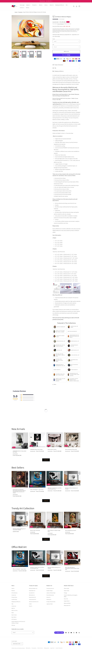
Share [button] (55, 384)
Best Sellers (14, 617)
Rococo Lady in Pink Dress (35, 530)
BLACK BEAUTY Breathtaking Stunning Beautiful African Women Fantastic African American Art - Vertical (19, 491)
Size (53, 44)
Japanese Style (50, 603)
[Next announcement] (80, 1)
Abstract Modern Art (33, 588)
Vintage (65, 592)
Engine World (66, 601)
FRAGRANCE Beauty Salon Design (36, 449)
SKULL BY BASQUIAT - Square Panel (36, 489)
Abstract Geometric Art (33, 601)
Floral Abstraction (50, 595)
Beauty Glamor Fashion (52, 449)
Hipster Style (66, 590)
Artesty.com (16, 648)
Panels (54, 38)
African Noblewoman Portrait (70, 530)
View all (46, 459)
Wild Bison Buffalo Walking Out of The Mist (71, 489)
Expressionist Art (32, 597)
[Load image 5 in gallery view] (30, 54)
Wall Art (13, 608)
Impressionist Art (32, 599)
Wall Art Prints (14, 610)
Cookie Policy (14, 599)
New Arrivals (14, 614)
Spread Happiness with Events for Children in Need (18, 622)
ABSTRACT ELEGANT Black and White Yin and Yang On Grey (54, 489)
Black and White (67, 603)
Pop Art (30, 606)
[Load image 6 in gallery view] (38, 54)
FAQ (12, 603)
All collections (14, 592)
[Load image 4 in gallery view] (22, 54)
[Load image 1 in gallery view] (15, 54)
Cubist (30, 603)
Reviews (13, 590)
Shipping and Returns (16, 601)
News (13, 612)
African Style (66, 588)
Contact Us (14, 595)
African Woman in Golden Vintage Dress (54, 531)
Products (20, 12)
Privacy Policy (14, 597)
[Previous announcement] (12, 1)
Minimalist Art (32, 595)
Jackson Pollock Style (51, 592)
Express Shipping (60, 23)
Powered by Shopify (21, 648)
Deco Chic (66, 598)
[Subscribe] (32, 632)
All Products (14, 619)
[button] (73, 6)
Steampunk (49, 599)
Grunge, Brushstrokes (51, 601)
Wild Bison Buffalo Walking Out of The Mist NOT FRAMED (19, 529)
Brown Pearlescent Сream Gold (71, 449)
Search (13, 588)
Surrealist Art (31, 592)
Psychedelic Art (32, 590)
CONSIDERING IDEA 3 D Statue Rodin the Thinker (19, 452)
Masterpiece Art (67, 605)
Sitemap (13, 625)
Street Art (48, 597)
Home (16, 12)
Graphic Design (50, 590)
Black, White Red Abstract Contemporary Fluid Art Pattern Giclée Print (72, 568)
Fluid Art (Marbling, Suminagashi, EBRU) (70, 596)
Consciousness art (50, 588)
